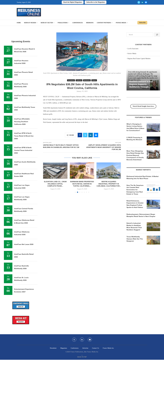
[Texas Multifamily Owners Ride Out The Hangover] (153, 240)
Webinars (89, 23)
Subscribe (142, 22)
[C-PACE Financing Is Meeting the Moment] (153, 140)
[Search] (157, 34)
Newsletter (53, 348)
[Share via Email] (96, 135)
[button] (46, 177)
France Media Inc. (108, 348)
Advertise (85, 348)
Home (19, 23)
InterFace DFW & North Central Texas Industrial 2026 (23, 150)
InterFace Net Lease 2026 (23, 244)
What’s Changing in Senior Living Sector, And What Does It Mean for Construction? (135, 127)
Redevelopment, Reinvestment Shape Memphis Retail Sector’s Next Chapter (141, 215)
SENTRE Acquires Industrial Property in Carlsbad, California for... (109, 184)
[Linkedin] (142, 2)
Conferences (77, 23)
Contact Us (95, 348)
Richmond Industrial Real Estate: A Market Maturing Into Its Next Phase (143, 177)
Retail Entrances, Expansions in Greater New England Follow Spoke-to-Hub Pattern (135, 204)
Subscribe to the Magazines (95, 2)
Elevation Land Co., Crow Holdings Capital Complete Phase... (55, 184)
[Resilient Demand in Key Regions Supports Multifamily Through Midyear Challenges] (143, 79)
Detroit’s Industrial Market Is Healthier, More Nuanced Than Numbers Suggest (134, 226)
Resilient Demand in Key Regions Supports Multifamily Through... (141, 84)
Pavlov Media (132, 53)
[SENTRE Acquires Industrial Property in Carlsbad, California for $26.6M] (109, 170)
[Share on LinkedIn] (90, 135)
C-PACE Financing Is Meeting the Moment (134, 139)
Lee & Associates (133, 48)
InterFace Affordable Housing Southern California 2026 (22, 121)
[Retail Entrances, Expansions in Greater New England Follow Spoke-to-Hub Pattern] (153, 204)
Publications (63, 23)
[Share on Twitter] (85, 135)
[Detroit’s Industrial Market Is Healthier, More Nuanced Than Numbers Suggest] (153, 226)
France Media (121, 23)
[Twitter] (138, 2)
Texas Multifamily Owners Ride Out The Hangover (135, 239)
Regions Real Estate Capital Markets (139, 58)
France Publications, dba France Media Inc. (84, 352)
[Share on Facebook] (80, 135)
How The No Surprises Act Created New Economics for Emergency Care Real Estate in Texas (135, 189)
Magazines (63, 348)
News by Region (30, 23)
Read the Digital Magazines (72, 2)
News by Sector (47, 23)
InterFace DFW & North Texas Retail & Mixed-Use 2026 (23, 135)
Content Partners (104, 23)
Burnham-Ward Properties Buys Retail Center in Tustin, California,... (82, 184)
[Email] (146, 2)
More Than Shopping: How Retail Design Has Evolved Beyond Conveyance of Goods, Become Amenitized (135, 155)
